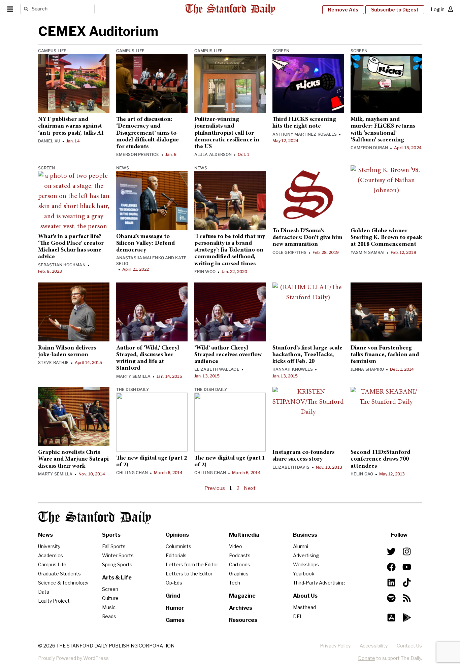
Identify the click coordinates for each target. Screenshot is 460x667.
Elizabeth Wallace (216, 369)
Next (250, 488)
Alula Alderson (213, 154)
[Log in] (450, 9)
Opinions (177, 535)
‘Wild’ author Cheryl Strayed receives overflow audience (228, 355)
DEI (297, 616)
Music (109, 607)
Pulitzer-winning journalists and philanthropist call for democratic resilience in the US (226, 133)
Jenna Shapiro (367, 369)
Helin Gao (362, 473)
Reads (109, 616)
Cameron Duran (369, 147)
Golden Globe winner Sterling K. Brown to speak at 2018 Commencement (386, 238)
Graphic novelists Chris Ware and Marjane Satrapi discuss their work (73, 459)
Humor (175, 608)
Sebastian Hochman (62, 264)
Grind (173, 596)
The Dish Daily (132, 389)
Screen (281, 50)
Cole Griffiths (289, 252)
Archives (240, 608)
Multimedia (244, 535)
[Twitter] (391, 551)
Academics (50, 555)
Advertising (306, 555)
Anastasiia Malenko (140, 257)
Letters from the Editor (192, 564)
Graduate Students (59, 573)
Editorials (176, 555)
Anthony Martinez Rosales (304, 134)
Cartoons (239, 564)
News (122, 167)
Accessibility (374, 645)
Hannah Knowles (292, 369)
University (49, 546)
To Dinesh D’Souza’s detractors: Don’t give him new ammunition (307, 238)
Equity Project (54, 601)
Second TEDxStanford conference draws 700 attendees (380, 459)
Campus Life (52, 50)
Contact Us (409, 645)
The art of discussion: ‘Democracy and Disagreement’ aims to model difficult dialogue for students (147, 133)
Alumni (300, 546)
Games (175, 620)
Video (235, 546)
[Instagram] (407, 551)
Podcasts (240, 555)
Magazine (242, 596)
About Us (305, 596)
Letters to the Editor (189, 573)
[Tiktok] (407, 582)
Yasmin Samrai (368, 252)
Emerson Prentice (137, 154)
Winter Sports (118, 555)
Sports (111, 535)
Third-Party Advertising (319, 583)
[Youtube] (407, 567)
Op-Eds (174, 583)
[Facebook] (391, 567)
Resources (243, 620)
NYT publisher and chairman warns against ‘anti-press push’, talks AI (71, 126)
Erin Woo (205, 271)
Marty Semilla (133, 376)
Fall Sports (114, 546)
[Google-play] (407, 617)
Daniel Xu (49, 140)
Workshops (306, 564)
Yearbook (304, 573)
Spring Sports (117, 564)
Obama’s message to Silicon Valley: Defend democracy (145, 244)
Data (43, 592)
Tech (234, 583)
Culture (110, 598)
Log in (438, 9)
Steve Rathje (53, 362)
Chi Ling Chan (132, 472)
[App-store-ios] (391, 617)
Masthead (304, 607)
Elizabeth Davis (291, 467)
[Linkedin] (391, 582)
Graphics (239, 573)
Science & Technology (63, 583)
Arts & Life (117, 577)
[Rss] (407, 598)
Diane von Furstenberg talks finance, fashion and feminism (385, 355)
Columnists (178, 546)
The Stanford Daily (94, 517)
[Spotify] (391, 598)
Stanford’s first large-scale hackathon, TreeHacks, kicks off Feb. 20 (307, 355)
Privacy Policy (335, 645)
